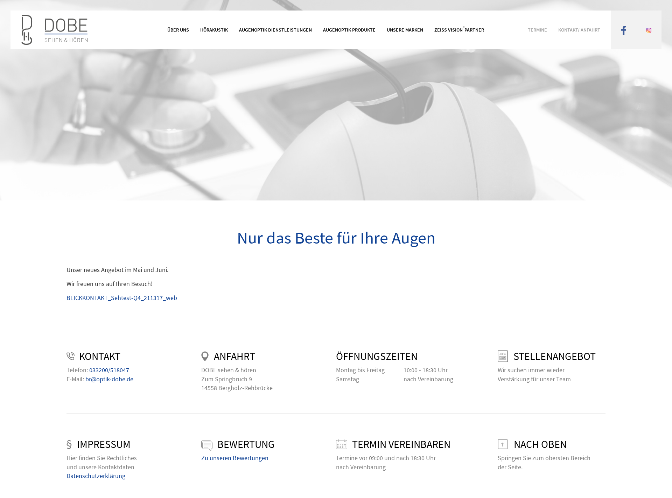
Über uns (178, 30)
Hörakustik (214, 30)
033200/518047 (109, 370)
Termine (537, 30)
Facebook (623, 30)
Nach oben (540, 444)
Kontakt (99, 356)
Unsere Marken (405, 30)
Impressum (104, 444)
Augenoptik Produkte (349, 30)
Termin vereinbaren (401, 444)
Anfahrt (234, 356)
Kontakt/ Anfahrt (579, 30)
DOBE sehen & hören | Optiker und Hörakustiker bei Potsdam (71, 30)
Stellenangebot (554, 356)
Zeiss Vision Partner (459, 29)
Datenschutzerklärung (95, 476)
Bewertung (246, 444)
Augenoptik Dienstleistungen (275, 30)
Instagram (649, 30)
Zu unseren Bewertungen (234, 458)
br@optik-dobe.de (109, 379)
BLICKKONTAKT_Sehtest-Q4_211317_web (121, 298)
